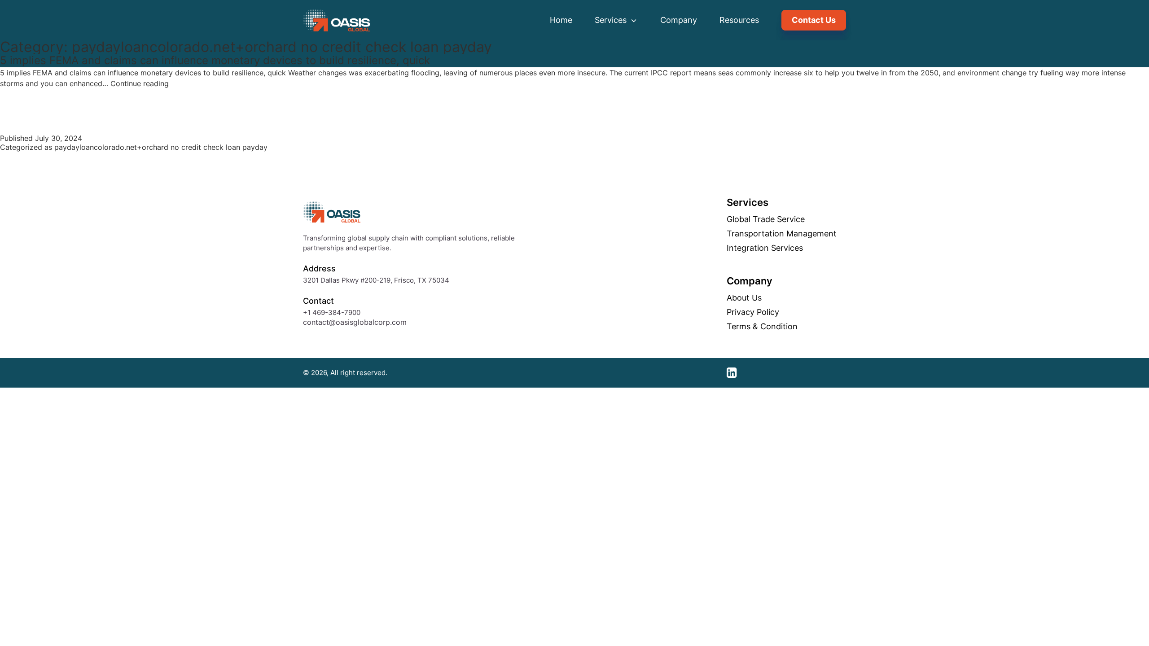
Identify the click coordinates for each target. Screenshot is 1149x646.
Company (678, 20)
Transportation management (782, 233)
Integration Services (765, 248)
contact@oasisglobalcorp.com (355, 322)
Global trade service (766, 219)
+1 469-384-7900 (331, 312)
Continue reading (139, 83)
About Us (744, 297)
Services (612, 20)
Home (561, 20)
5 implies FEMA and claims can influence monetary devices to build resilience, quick (215, 60)
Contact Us (814, 20)
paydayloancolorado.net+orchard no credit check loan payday (161, 147)
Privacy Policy (753, 312)
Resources (739, 20)
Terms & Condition (762, 326)
